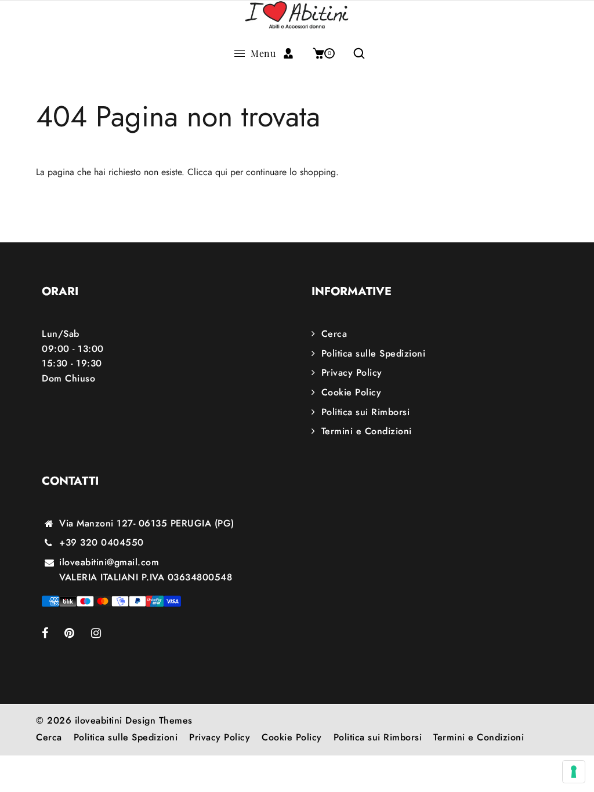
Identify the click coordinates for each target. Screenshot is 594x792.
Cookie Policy (351, 392)
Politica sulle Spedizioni (373, 353)
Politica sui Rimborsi (365, 412)
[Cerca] (355, 53)
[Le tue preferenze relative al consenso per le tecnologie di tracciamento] (574, 772)
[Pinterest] (77, 634)
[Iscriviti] (292, 53)
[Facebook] (53, 634)
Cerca (334, 333)
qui (221, 172)
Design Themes (159, 720)
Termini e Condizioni (366, 431)
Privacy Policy (351, 372)
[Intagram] (104, 634)
